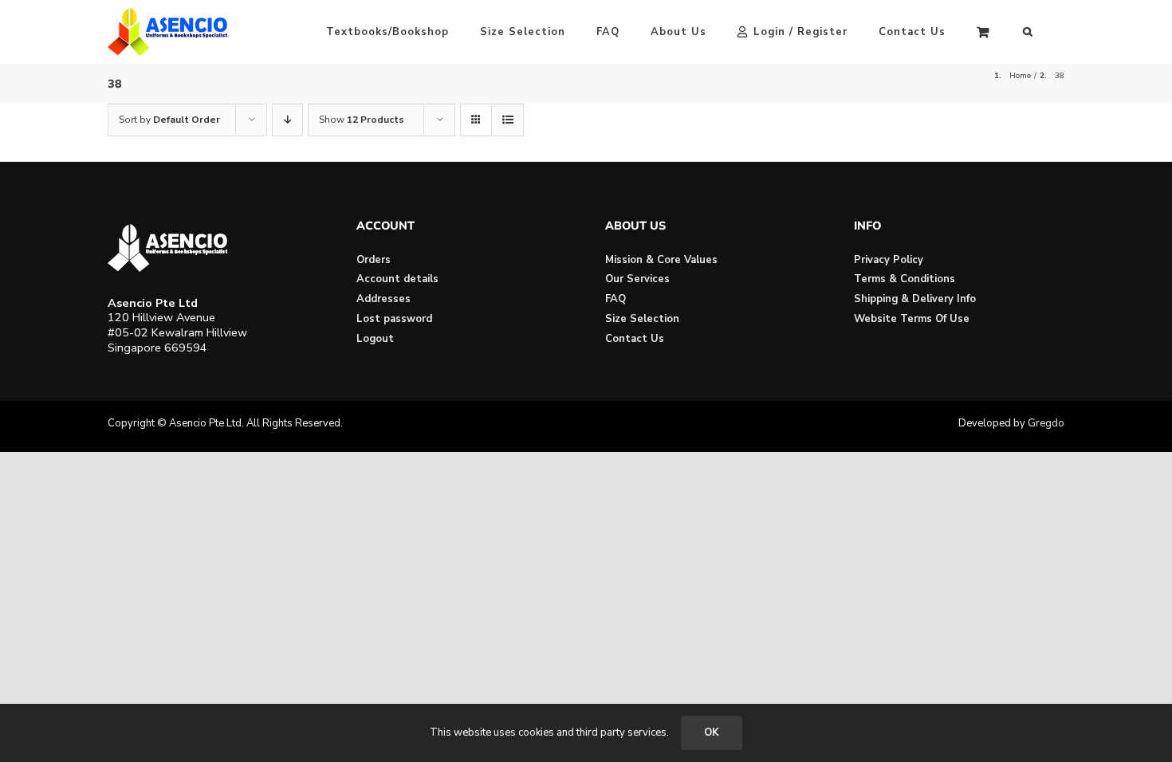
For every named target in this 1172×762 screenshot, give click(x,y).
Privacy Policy (888, 260)
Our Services (637, 279)
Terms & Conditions (904, 279)
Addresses (383, 299)
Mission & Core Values (661, 260)
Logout (375, 339)
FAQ (615, 299)
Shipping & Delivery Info (915, 299)
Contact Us (634, 339)
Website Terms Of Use (911, 319)
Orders (373, 260)
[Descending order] (287, 120)
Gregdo (1046, 423)
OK (711, 732)
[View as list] (507, 120)
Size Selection (642, 319)
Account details (397, 279)
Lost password (394, 319)
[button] (1028, 32)
